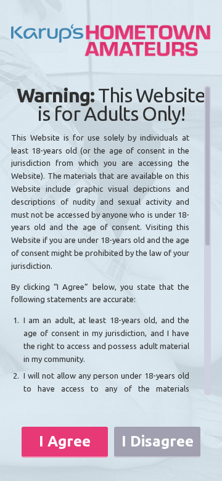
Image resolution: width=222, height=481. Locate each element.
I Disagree (157, 441)
